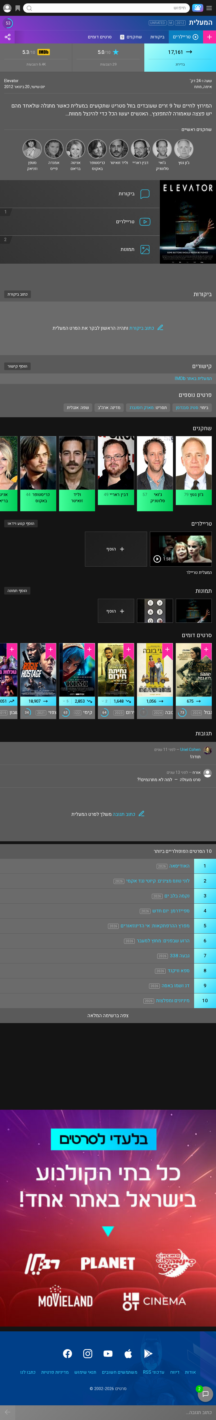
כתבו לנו (28, 1372)
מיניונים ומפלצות (173, 1000)
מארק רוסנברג (141, 408)
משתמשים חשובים (119, 1372)
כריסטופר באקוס (41, 497)
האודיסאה (179, 866)
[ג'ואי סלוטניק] (162, 142)
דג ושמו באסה (176, 985)
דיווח (174, 1372)
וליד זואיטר (77, 497)
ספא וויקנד (179, 970)
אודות (190, 1372)
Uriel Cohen (190, 750)
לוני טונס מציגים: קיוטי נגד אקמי (158, 880)
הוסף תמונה (17, 591)
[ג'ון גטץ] (184, 142)
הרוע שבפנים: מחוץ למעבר (163, 940)
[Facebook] (67, 1353)
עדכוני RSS (154, 1372)
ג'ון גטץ (196, 494)
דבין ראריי (119, 494)
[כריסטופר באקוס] (97, 142)
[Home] (196, 8)
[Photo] (194, 611)
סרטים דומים (100, 37)
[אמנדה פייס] (54, 142)
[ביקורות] (80, 183)
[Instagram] (88, 1353)
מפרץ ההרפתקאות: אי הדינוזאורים (155, 925)
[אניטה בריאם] (75, 142)
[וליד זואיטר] (119, 142)
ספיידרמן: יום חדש (171, 910)
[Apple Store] (128, 1353)
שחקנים (131, 37)
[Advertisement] (108, 273)
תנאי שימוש (85, 1372)
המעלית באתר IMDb (193, 378)
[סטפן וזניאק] (32, 142)
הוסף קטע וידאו (21, 524)
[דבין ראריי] (140, 142)
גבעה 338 (180, 955)
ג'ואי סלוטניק (157, 497)
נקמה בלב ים (177, 895)
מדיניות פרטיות (55, 1372)
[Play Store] (148, 1353)
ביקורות (157, 37)
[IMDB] (42, 53)
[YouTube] (108, 1353)
